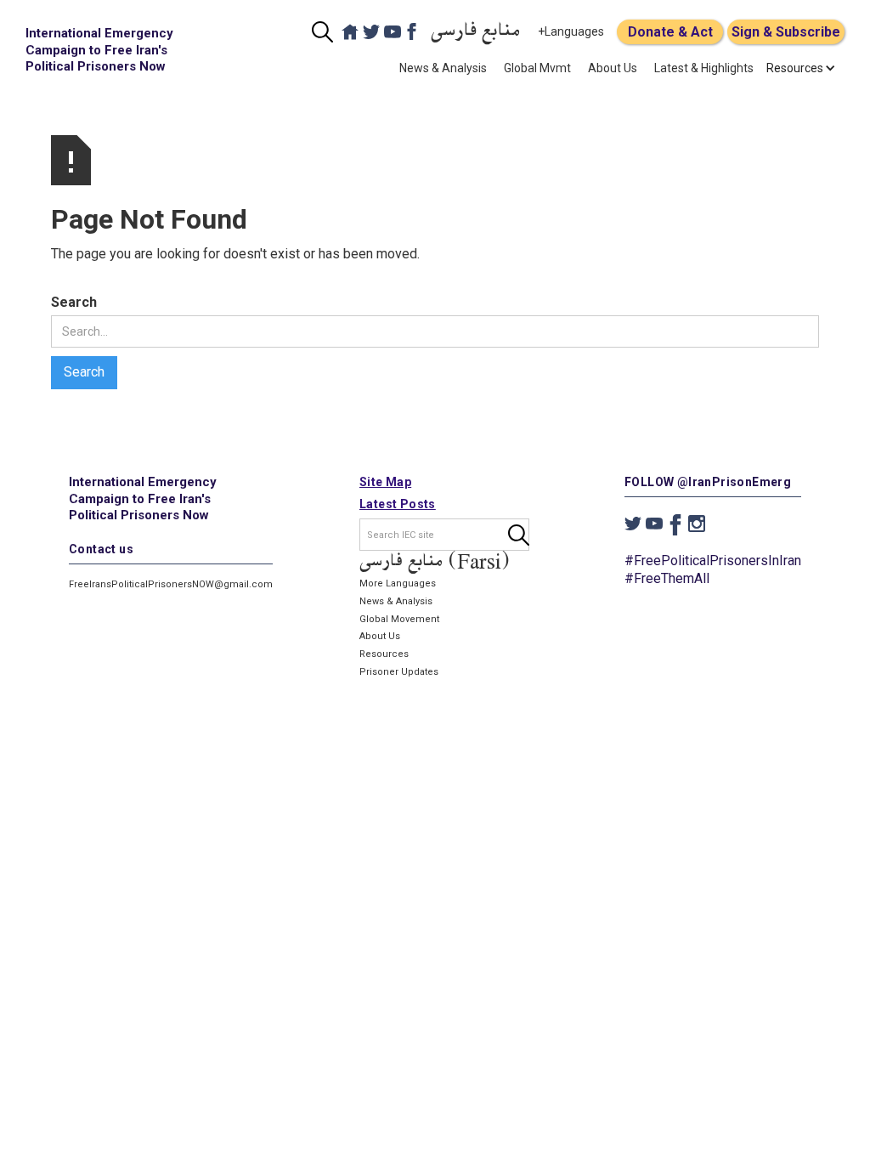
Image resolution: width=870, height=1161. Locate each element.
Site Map (385, 482)
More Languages (397, 583)
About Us (612, 68)
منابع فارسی (476, 32)
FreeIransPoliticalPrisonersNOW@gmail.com (171, 584)
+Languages (571, 31)
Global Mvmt (537, 68)
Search (74, 302)
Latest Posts (397, 504)
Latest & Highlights (704, 68)
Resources (384, 654)
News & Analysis (443, 68)
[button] (795, 68)
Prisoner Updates (398, 671)
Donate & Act (670, 32)
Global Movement (399, 619)
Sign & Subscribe (786, 32)
